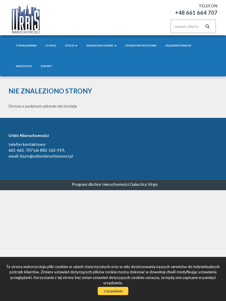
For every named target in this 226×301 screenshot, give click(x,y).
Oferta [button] (69, 45)
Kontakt (46, 66)
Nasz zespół (24, 66)
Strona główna (26, 45)
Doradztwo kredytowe (141, 45)
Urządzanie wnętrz (178, 45)
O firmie (50, 45)
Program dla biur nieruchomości (101, 184)
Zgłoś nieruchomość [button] (100, 45)
